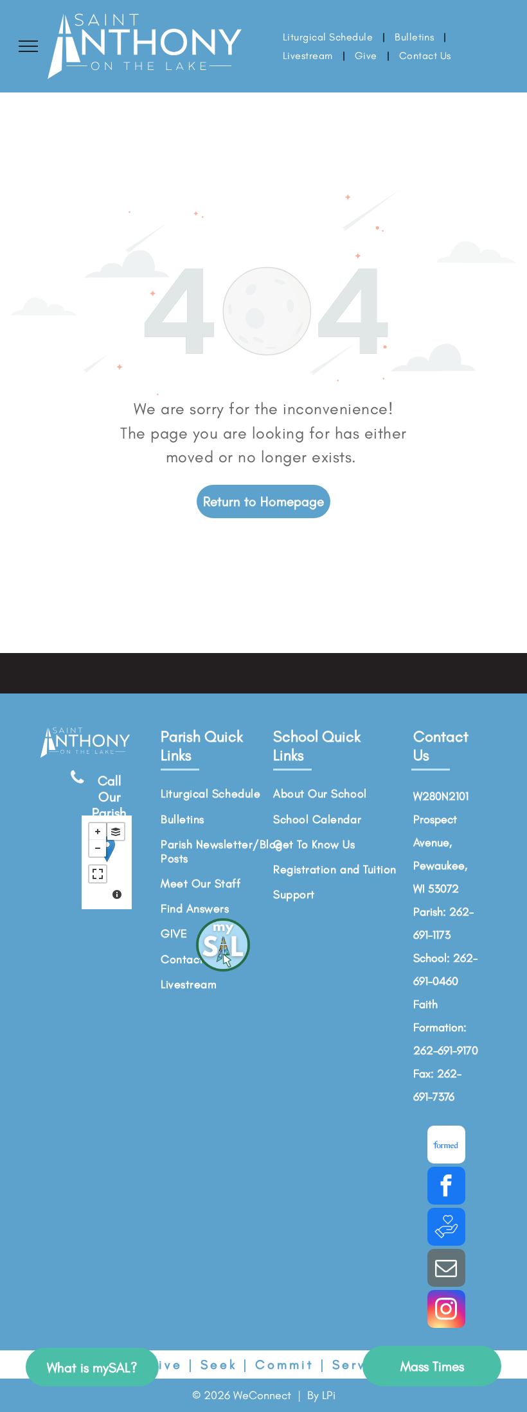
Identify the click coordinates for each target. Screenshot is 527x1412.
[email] (446, 1269)
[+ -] (107, 862)
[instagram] (446, 1310)
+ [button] (97, 831)
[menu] (28, 46)
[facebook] (446, 1187)
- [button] (97, 848)
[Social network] (446, 1146)
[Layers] (115, 831)
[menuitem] (329, 37)
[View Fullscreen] (97, 874)
